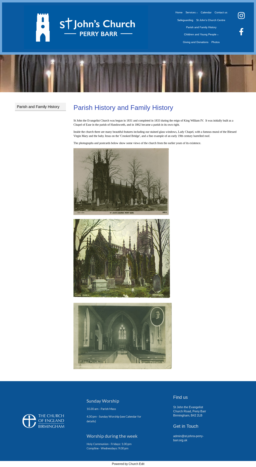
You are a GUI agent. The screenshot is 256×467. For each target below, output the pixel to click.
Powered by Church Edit (128, 463)
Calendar (206, 12)
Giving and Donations (195, 42)
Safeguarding (185, 20)
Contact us (221, 12)
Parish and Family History (201, 27)
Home (179, 12)
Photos (215, 42)
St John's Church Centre (210, 20)
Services (191, 12)
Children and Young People (200, 34)
